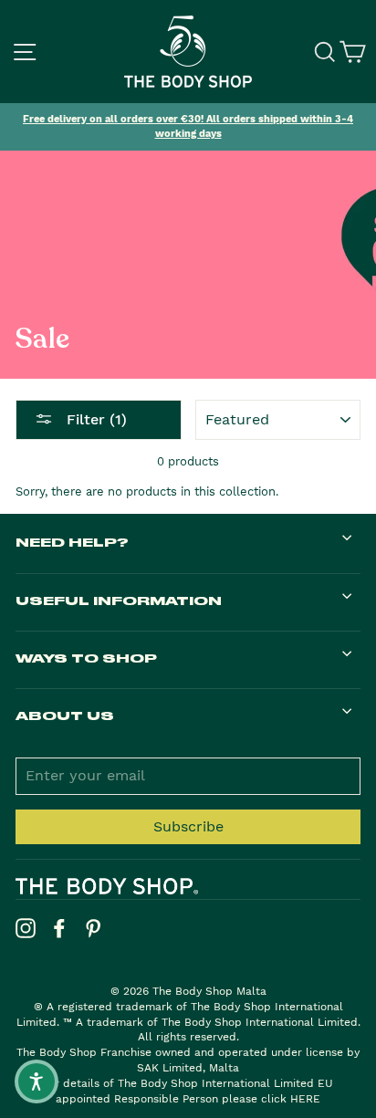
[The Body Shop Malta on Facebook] (59, 928)
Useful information (119, 600)
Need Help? (72, 541)
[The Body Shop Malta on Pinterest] (93, 928)
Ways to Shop (86, 657)
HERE (305, 1098)
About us (65, 715)
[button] (36, 1081)
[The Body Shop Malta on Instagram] (26, 928)
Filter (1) (94, 419)
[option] (188, 126)
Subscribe (188, 826)
